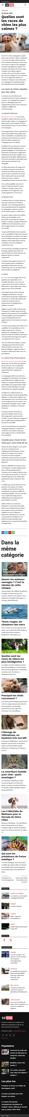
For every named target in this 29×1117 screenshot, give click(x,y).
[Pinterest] (9, 532)
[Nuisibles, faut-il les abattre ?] (5, 1064)
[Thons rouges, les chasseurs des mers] (14, 611)
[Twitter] (6, 532)
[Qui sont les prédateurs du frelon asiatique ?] (14, 843)
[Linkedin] (6, 1035)
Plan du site (4, 1038)
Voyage (13, 904)
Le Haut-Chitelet (16, 906)
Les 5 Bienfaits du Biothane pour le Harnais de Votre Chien (11, 815)
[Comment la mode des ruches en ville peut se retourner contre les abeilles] (5, 1052)
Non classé (14, 985)
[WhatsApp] (13, 532)
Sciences (13, 969)
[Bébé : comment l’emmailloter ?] (5, 916)
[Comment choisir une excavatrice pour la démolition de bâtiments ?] (5, 987)
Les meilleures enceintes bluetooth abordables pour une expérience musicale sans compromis (18, 975)
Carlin (5, 278)
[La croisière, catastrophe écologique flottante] (5, 895)
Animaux (4, 10)
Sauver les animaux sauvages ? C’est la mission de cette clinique (12, 583)
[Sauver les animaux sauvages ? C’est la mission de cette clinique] (14, 569)
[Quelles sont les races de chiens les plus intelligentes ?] (14, 646)
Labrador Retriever (9, 117)
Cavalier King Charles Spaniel (13, 361)
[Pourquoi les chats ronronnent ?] (14, 685)
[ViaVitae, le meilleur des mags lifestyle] (13, 5)
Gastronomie (15, 1000)
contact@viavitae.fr (19, 1031)
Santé (12, 924)
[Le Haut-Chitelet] (5, 906)
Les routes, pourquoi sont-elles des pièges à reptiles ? (18, 1072)
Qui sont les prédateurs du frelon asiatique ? (13, 856)
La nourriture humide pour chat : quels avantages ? (13, 774)
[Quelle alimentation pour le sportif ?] (5, 926)
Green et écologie (16, 893)
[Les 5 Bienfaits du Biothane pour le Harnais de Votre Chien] (14, 801)
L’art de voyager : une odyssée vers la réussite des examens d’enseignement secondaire (18, 959)
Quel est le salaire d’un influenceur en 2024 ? (22, 880)
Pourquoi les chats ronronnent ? (12, 697)
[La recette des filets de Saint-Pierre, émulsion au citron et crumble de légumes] (5, 1002)
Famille (13, 914)
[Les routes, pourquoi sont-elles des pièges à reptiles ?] (5, 1071)
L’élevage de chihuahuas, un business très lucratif (14, 735)
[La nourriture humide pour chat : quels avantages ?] (14, 761)
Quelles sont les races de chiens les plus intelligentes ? (12, 659)
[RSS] (10, 1035)
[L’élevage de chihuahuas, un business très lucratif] (14, 722)
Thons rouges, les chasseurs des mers (13, 623)
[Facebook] (2, 532)
